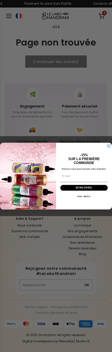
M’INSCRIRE (84, 187)
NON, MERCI (84, 196)
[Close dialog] (108, 145)
